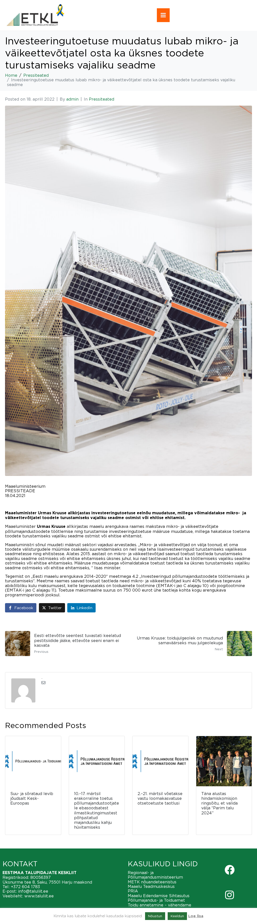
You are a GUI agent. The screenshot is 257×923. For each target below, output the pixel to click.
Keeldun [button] (177, 916)
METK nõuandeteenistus (152, 882)
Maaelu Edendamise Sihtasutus (158, 895)
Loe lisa (195, 916)
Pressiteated (101, 99)
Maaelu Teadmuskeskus (151, 886)
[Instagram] (230, 895)
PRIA (133, 891)
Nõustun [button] (155, 916)
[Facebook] (230, 870)
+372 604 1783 (25, 886)
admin (72, 99)
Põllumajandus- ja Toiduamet (156, 900)
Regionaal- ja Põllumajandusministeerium (155, 874)
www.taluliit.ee (39, 896)
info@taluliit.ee (33, 891)
